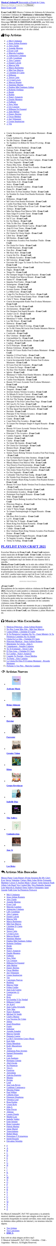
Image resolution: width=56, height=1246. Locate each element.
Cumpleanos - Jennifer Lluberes (20, 646)
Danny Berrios (14, 114)
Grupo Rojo (12, 1104)
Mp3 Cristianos (14, 41)
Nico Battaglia (38, 885)
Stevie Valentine (13, 880)
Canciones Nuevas (15, 980)
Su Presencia (12, 1065)
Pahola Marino (13, 1126)
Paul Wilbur (12, 1092)
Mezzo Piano (6, 878)
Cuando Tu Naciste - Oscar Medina (22, 656)
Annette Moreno (15, 48)
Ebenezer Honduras (15, 1097)
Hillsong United (13, 1002)
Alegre (9, 1056)
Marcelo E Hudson (14, 887)
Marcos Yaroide (13, 1034)
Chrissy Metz (26, 880)
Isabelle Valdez (13, 1119)
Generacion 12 (13, 992)
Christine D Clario (15, 72)
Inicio (3, 8)
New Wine (12, 104)
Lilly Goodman (14, 58)
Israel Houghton (13, 1024)
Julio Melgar (13, 112)
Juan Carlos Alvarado (16, 1007)
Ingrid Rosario (13, 1139)
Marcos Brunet (14, 82)
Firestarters (39, 887)
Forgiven (10, 1070)
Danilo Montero (14, 99)
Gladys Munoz (13, 1016)
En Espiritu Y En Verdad (17, 999)
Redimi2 (10, 982)
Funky (9, 1026)
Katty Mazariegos (14, 1046)
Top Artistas (12, 1228)
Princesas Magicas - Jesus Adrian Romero (24, 641)
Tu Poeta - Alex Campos (17, 658)
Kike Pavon (12, 1109)
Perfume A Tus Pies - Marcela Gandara (23, 666)
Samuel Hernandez (15, 1053)
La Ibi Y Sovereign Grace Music (20, 1038)
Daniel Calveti (14, 63)
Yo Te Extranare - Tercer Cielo (20, 649)
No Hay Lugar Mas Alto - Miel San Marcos (25, 629)
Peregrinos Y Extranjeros (17, 1136)
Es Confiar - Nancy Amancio (19, 653)
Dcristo (10, 1080)
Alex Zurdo (13, 46)
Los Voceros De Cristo (16, 1019)
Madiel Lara (12, 1117)
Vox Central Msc (23, 885)
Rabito (10, 94)
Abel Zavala (12, 1063)
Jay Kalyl (11, 1004)
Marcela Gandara (15, 53)
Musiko (10, 1078)
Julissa (9, 1021)
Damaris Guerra (13, 1036)
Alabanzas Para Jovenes (17, 1051)
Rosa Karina (12, 1102)
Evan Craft (11, 8)
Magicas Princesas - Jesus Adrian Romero (24, 627)
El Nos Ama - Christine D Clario (21, 651)
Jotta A (10, 1107)
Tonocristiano (12, 1131)
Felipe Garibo (12, 987)
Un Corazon (13, 107)
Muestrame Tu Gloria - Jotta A (20, 644)
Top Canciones (13, 1230)
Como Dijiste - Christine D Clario (21, 632)
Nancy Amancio (15, 97)
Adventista (11, 1073)
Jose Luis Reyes (13, 1085)
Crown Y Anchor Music (19, 883)
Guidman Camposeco (16, 1087)
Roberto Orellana (15, 90)
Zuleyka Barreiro (14, 1075)
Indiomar (10, 1029)
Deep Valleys (28, 887)
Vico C (10, 1068)
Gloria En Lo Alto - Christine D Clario (23, 639)
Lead (9, 1082)
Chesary (34, 883)
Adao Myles (37, 880)
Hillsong (11, 75)
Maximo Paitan (13, 1090)
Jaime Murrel (12, 1129)
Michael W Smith (14, 1014)
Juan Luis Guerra (14, 990)
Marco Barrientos (15, 68)
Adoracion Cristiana (16, 55)
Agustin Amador (14, 1031)
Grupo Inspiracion (15, 121)
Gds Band (11, 885)
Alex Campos (14, 60)
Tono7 (9, 995)
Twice (9, 1048)
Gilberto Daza (13, 1095)
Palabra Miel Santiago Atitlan (20, 87)
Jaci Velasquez (14, 119)
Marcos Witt (13, 65)
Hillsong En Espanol (17, 109)
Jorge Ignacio (44, 883)
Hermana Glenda (14, 1060)
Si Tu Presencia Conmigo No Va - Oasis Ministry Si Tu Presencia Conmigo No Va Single (30, 635)
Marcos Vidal (12, 985)
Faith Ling (12, 890)
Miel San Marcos (15, 70)
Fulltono (11, 102)
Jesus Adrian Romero (17, 43)
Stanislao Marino (15, 85)
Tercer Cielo (13, 77)
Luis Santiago (12, 1058)
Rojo (9, 997)
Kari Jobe (11, 1041)
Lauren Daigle (13, 1114)
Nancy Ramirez (13, 1012)
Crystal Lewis (14, 80)
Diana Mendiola (13, 1043)
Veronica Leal (12, 1099)
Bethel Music (12, 1134)
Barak (10, 92)
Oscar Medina (14, 116)
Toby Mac (11, 1009)
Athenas (10, 1112)
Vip (9, 124)
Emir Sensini (12, 1121)
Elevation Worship (14, 1141)
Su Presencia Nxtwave (27, 890)
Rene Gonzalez (13, 1124)
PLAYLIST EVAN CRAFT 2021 (23, 546)
